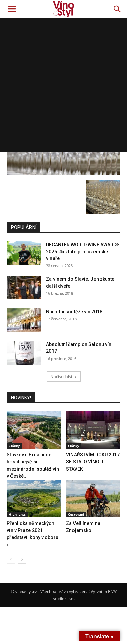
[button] (11, 9)
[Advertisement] (63, 85)
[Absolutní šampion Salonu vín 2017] (24, 353)
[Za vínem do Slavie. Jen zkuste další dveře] (24, 287)
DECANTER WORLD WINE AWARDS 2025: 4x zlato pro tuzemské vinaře (83, 251)
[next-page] (22, 559)
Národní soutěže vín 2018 (74, 311)
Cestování (76, 514)
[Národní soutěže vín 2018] (24, 320)
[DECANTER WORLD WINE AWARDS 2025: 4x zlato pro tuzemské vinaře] (24, 253)
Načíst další (61, 376)
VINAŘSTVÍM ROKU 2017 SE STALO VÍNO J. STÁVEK (93, 462)
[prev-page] (11, 559)
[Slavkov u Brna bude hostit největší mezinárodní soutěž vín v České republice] (34, 430)
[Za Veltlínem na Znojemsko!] (93, 498)
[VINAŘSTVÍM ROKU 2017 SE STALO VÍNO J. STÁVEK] (93, 430)
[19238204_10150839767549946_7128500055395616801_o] (63, 173)
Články (14, 445)
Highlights (17, 514)
